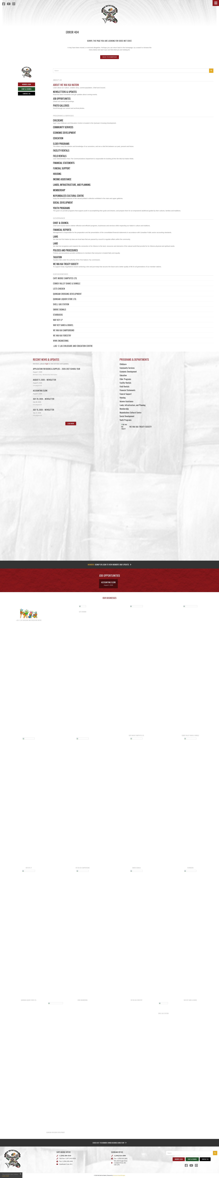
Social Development (127, 416)
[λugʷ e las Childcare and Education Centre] (28, 612)
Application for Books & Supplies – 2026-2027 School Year (56, 368)
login (46, 364)
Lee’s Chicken (59, 288)
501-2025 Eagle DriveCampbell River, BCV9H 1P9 (120, 1163)
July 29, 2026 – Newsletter (43, 398)
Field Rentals (124, 386)
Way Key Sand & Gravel (63, 325)
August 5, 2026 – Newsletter (44, 379)
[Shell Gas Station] (163, 1007)
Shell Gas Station (61, 304)
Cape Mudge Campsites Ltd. (65, 278)
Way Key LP (58, 319)
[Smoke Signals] (136, 801)
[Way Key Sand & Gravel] (190, 934)
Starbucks (58, 314)
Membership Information (50, 374)
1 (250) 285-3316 (65, 1155)
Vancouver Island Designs (119, 1175)
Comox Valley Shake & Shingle (66, 283)
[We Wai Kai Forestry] (136, 934)
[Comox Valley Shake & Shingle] (190, 669)
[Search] (211, 71)
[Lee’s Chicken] (82, 607)
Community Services (127, 367)
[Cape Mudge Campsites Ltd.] (136, 669)
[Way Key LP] (29, 801)
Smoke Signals (59, 309)
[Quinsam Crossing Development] (55, 1066)
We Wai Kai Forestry (62, 335)
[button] (216, 3)
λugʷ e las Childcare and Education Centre (73, 345)
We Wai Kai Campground (63, 330)
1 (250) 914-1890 (120, 1155)
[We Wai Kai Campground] (83, 801)
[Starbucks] (190, 801)
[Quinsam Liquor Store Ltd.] (28, 934)
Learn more (5, 1176)
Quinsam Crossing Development (67, 293)
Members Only (37, 374)
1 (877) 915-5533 (70, 1158)
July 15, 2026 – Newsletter (43, 409)
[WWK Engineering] (83, 934)
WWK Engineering (61, 340)
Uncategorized (37, 385)
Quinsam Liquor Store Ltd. (64, 299)
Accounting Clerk (40, 390)
